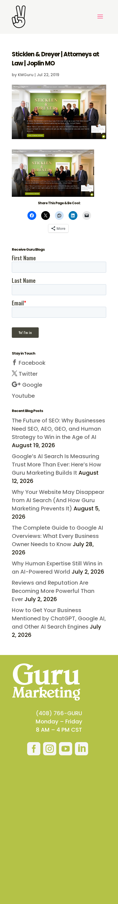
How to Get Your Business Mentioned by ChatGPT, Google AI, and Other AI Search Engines (59, 618)
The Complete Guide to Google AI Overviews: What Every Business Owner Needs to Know (57, 536)
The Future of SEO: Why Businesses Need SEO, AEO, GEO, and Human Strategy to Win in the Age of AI (58, 429)
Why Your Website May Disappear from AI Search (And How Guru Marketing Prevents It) (58, 500)
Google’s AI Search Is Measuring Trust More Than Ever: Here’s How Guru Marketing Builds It (56, 464)
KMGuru (25, 75)
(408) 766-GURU (59, 713)
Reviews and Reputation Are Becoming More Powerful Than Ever (53, 591)
